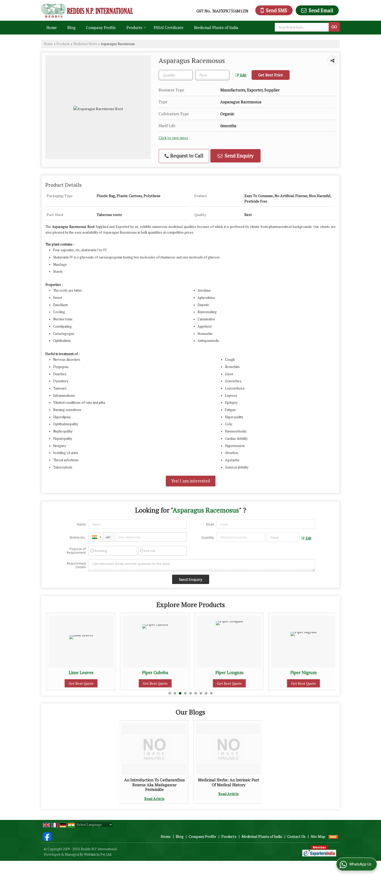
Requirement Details (76, 565)
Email (210, 524)
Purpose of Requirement (76, 550)
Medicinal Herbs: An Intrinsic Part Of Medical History (228, 782)
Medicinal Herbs (85, 44)
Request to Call (186, 156)
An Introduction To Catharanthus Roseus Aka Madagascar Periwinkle (154, 784)
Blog (71, 27)
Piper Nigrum (237, 672)
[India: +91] (95, 537)
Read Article (154, 798)
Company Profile (101, 27)
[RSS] (333, 836)
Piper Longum (164, 672)
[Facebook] (47, 835)
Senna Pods (312, 672)
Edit (242, 75)
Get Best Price (270, 74)
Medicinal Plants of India (216, 27)
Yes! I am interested (190, 481)
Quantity (207, 537)
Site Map (318, 836)
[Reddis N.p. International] (87, 10)
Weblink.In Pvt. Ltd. (98, 854)
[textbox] (302, 27)
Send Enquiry (238, 156)
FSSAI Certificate (169, 27)
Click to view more (173, 137)
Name (81, 524)
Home (51, 27)
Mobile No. (78, 537)
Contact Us (296, 836)
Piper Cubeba (89, 672)
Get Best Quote (89, 683)
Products (134, 27)
